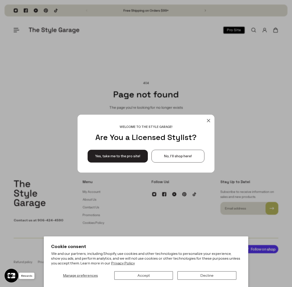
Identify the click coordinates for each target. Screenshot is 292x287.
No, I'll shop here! (178, 156)
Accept (143, 275)
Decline (207, 275)
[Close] (208, 120)
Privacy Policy (123, 263)
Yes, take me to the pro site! (117, 156)
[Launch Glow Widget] (11, 275)
